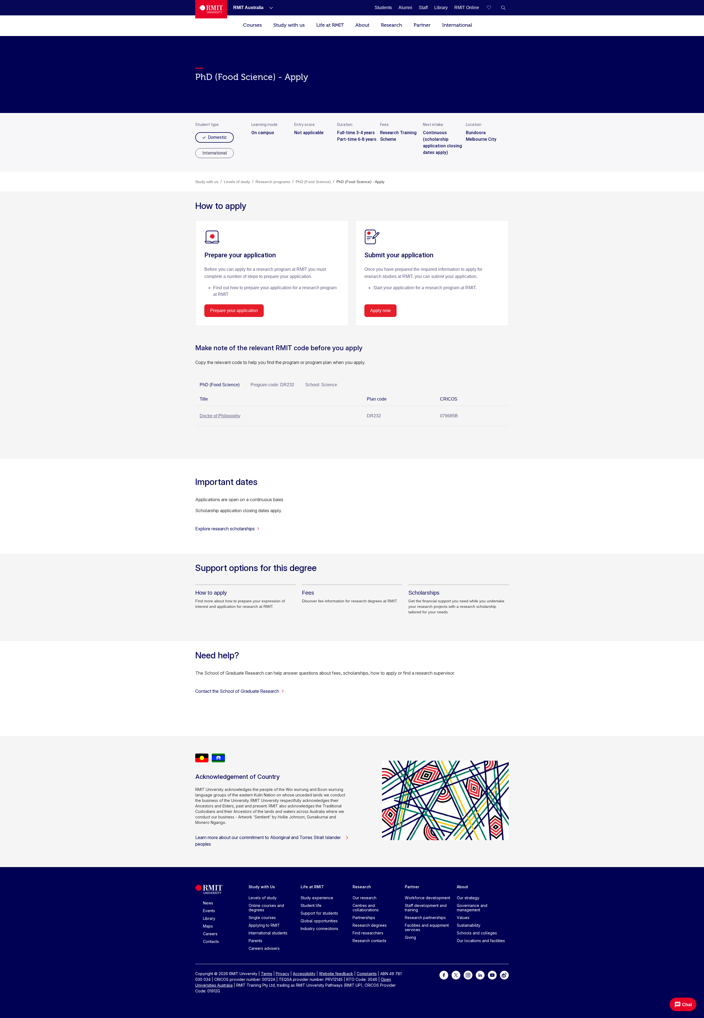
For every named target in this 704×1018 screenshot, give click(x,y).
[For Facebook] (443, 974)
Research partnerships (425, 917)
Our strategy (468, 897)
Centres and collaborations (366, 907)
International (457, 25)
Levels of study (263, 897)
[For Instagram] (468, 974)
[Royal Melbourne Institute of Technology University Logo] (211, 9)
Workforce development (427, 897)
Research (391, 25)
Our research (364, 897)
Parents (255, 940)
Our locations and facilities (481, 940)
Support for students (319, 913)
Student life (311, 905)
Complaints (367, 973)
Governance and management (472, 907)
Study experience (317, 897)
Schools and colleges (477, 933)
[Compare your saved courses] (492, 7)
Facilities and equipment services (427, 927)
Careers (210, 933)
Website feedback (336, 973)
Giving (410, 937)
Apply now (380, 310)
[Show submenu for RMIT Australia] (269, 7)
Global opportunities (319, 920)
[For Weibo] (504, 974)
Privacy (282, 973)
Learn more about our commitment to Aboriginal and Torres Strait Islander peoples (268, 841)
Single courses (262, 917)
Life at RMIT (330, 25)
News (208, 903)
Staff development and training (426, 907)
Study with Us (262, 886)
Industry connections (319, 928)
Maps (208, 926)
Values (463, 917)
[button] (503, 7)
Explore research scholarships (225, 528)
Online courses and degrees (266, 907)
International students (268, 933)
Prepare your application (234, 310)
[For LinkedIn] (480, 974)
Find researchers (368, 933)
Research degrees (370, 925)
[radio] (214, 153)
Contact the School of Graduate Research (237, 691)
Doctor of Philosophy (220, 415)
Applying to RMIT (264, 925)
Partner (422, 25)
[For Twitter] (456, 974)
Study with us (289, 25)
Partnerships (364, 917)
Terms (266, 973)
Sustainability (468, 925)
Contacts (211, 941)
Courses (252, 25)
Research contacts (369, 940)
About (362, 25)
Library (209, 918)
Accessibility (304, 973)
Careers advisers (264, 948)
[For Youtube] (492, 974)
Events (209, 910)
